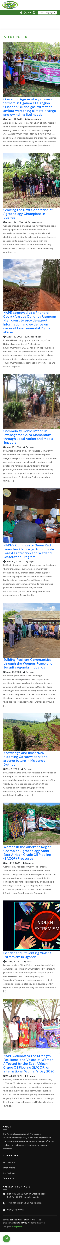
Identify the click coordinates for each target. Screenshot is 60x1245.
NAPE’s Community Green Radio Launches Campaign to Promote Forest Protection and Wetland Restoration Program (28, 551)
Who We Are (9, 1162)
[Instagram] (34, 12)
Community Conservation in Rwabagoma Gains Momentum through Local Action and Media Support (28, 437)
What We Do (9, 1167)
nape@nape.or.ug (15, 1209)
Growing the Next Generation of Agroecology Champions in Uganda (28, 214)
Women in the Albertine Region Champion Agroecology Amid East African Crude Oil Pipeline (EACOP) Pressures (27, 853)
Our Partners (9, 1173)
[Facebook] (21, 12)
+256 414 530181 (15, 1203)
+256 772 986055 (33, 1203)
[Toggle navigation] (7, 22)
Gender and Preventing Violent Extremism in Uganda (27, 955)
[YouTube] (29, 12)
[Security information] (6, 1238)
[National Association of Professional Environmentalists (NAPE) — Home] (30, 5)
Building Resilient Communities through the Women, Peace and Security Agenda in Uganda (28, 663)
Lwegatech (17, 1227)
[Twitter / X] (25, 12)
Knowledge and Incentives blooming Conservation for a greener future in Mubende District (25, 759)
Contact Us (8, 1178)
